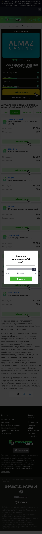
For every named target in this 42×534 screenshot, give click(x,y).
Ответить (21, 279)
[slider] (34, 269)
